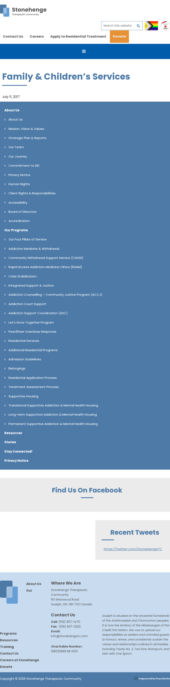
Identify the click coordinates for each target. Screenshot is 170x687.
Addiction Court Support (27, 304)
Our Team (16, 147)
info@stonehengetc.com (69, 636)
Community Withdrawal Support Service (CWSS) (45, 258)
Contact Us (13, 36)
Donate (119, 36)
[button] (85, 51)
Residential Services (23, 341)
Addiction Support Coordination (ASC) (38, 313)
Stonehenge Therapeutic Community (23, 10)
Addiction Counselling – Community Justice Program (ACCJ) (55, 294)
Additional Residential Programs (33, 350)
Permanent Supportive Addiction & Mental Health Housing (53, 424)
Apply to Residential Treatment (78, 36)
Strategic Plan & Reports (27, 138)
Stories (10, 442)
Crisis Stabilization (22, 276)
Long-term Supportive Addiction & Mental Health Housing (52, 414)
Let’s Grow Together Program (31, 322)
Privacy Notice (19, 175)
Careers (37, 36)
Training (7, 647)
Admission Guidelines (24, 359)
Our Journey (17, 156)
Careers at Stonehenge (19, 660)
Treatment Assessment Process (33, 387)
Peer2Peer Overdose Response (32, 331)
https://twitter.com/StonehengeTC (133, 549)
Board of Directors (22, 211)
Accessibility (17, 202)
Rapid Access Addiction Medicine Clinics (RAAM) (45, 267)
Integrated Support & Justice (31, 285)
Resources (13, 433)
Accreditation (19, 221)
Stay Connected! (18, 451)
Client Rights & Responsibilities (32, 193)
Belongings (16, 368)
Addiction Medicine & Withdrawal (33, 248)
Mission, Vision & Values (26, 129)
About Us (11, 110)
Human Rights (19, 184)
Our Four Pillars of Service (27, 239)
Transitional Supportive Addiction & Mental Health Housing (53, 405)
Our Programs (16, 230)
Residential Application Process (32, 378)
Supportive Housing (23, 396)
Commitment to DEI (23, 165)
